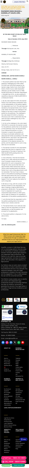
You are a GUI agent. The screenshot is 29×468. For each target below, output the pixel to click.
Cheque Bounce (7, 419)
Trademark (18, 358)
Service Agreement (8, 396)
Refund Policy (7, 363)
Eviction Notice (19, 398)
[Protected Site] (21, 312)
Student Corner (7, 370)
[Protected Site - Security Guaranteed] (7, 317)
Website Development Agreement (7, 443)
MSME (17, 365)
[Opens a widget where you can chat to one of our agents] (23, 452)
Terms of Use (7, 360)
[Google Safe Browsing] (7, 306)
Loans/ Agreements (8, 423)
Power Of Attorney (20, 401)
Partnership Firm (19, 376)
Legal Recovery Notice (9, 418)
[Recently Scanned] (7, 312)
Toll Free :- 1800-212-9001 (14, 458)
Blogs (17, 448)
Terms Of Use (7, 439)
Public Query (27, 31)
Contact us (6, 369)
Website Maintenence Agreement (7, 450)
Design (17, 361)
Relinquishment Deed (20, 399)
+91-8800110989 (10, 335)
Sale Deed (18, 389)
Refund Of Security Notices (10, 425)
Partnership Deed (8, 401)
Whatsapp (7, 465)
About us (6, 358)
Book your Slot (18, 465)
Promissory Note (8, 421)
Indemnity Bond (19, 445)
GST (17, 374)
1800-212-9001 (12, 332)
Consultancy (18, 446)
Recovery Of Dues (8, 426)
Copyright (18, 360)
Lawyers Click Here (19, 2)
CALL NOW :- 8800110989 (15, 462)
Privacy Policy (7, 361)
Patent (17, 363)
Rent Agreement (19, 390)
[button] (21, 306)
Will (16, 403)
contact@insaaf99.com (11, 338)
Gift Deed (18, 396)
